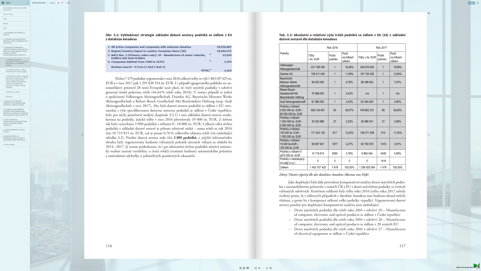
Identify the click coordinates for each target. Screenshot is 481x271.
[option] (15, 9)
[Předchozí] (82, 135)
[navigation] (60, 2)
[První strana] (82, 257)
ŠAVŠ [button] (471, 3)
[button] (468, 268)
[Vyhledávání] (478, 3)
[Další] (429, 135)
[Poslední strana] (428, 257)
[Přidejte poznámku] (429, 14)
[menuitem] (478, 3)
